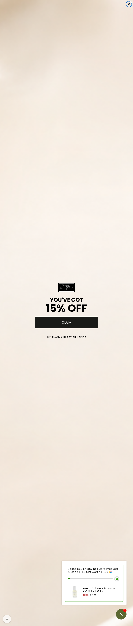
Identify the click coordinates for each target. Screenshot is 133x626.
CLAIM (67, 322)
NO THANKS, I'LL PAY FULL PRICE (66, 337)
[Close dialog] (129, 4)
